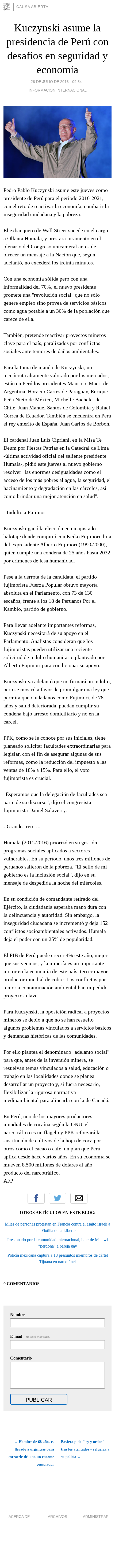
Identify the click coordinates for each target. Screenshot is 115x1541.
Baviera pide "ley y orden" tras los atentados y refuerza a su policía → (85, 1449)
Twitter (57, 1198)
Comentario (21, 1358)
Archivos (57, 1516)
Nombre (17, 1314)
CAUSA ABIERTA (32, 7)
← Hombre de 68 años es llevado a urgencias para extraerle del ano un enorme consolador (31, 1453)
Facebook (36, 1198)
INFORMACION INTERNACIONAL (58, 90)
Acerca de (19, 1516)
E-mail (30, 1336)
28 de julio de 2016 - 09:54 (56, 81)
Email (78, 1198)
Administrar (96, 1516)
